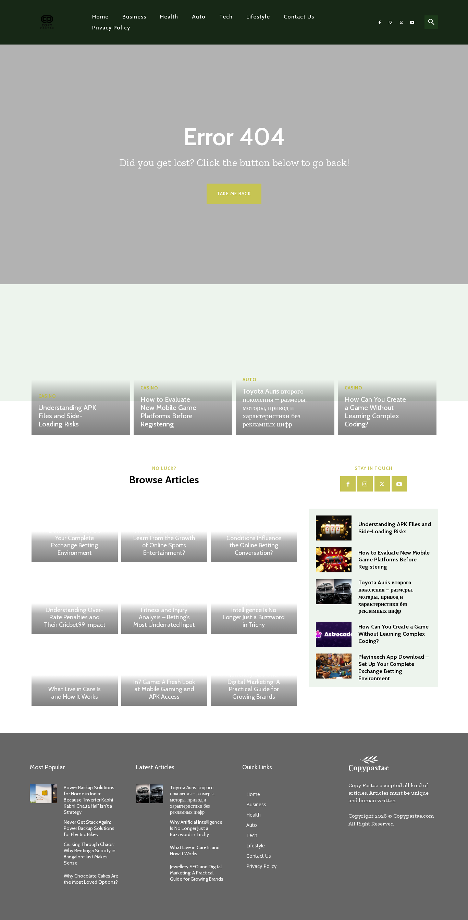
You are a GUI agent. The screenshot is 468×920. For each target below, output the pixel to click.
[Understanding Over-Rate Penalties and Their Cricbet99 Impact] (75, 599)
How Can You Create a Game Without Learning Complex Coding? (375, 411)
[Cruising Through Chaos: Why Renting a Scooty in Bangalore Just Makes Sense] (43, 850)
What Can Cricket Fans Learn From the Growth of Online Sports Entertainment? (164, 542)
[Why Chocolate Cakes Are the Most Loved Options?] (43, 878)
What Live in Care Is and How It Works (74, 692)
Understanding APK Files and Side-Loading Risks (67, 415)
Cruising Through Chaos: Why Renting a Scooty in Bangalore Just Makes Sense (89, 853)
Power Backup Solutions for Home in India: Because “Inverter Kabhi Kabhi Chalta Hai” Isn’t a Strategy (89, 800)
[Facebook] (380, 22)
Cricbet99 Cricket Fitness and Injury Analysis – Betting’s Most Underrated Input (164, 614)
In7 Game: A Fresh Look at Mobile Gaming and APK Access (164, 689)
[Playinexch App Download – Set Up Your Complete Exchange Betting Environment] (334, 666)
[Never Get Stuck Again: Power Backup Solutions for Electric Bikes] (43, 828)
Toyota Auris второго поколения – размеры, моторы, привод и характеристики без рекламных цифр (275, 407)
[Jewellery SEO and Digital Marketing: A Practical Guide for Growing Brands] (149, 872)
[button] (431, 22)
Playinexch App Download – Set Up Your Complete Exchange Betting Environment (75, 538)
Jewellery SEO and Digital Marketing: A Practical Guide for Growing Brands (253, 685)
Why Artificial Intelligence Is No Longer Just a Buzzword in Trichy (254, 614)
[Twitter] (401, 22)
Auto (249, 379)
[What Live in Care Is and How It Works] (75, 671)
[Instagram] (390, 22)
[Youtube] (412, 22)
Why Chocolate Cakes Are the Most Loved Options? (91, 879)
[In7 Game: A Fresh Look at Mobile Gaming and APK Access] (164, 671)
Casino (47, 396)
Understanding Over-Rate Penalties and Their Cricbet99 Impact (75, 617)
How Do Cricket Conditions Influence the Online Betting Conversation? (253, 542)
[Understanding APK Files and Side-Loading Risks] (81, 373)
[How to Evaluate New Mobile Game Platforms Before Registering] (183, 373)
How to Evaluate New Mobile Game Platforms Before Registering (168, 411)
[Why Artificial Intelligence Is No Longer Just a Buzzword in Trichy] (149, 828)
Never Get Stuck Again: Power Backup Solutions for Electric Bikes (89, 828)
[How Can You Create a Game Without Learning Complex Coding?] (387, 373)
